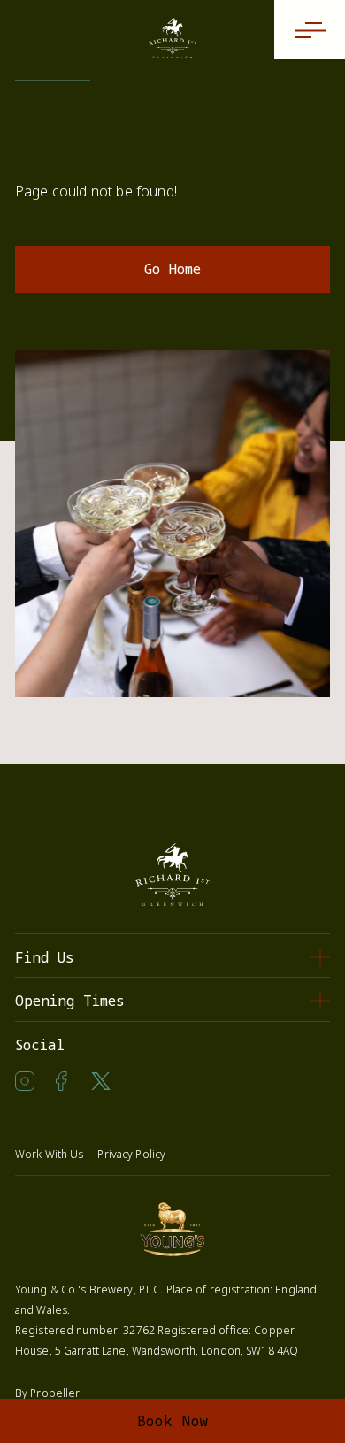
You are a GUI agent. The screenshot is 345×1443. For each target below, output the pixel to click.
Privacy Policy (131, 1154)
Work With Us (49, 1154)
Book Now (173, 1421)
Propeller (55, 1393)
